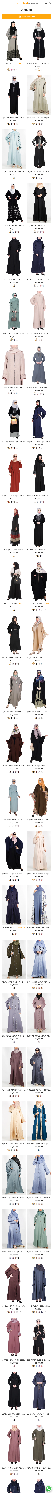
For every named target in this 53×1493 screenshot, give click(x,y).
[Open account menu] (46, 3)
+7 (20, 70)
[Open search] (8, 3)
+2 (19, 393)
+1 (20, 124)
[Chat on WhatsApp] (49, 1489)
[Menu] (4, 3)
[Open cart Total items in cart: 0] (50, 3)
